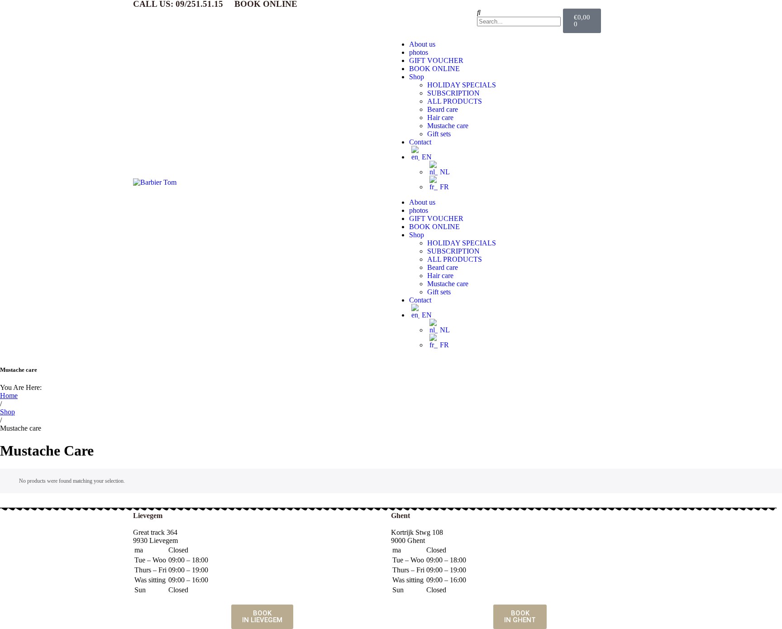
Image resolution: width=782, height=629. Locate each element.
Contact (420, 142)
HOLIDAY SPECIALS (461, 85)
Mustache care (447, 126)
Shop (416, 77)
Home (9, 395)
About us (422, 44)
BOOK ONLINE (434, 68)
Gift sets (439, 134)
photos (418, 52)
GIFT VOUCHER (436, 60)
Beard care (442, 109)
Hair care (440, 117)
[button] (520, 13)
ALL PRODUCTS (454, 101)
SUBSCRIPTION (453, 93)
